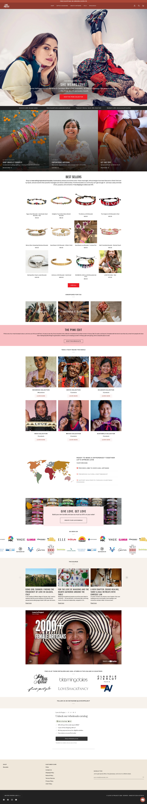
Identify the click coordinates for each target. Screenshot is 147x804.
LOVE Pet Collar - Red (110, 275)
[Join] (142, 777)
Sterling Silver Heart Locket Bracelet (36, 275)
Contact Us (49, 770)
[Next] (126, 577)
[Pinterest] (8, 800)
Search (125, 795)
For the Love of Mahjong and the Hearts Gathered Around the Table (73, 592)
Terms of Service (50, 778)
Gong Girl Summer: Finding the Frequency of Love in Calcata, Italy (40, 592)
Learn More (41, 396)
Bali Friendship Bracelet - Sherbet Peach (110, 245)
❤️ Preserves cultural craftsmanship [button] (92, 471)
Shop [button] (5, 764)
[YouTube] (16, 800)
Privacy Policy (49, 781)
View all (73, 285)
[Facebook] (4, 800)
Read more (29, 603)
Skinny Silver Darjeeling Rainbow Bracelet (37, 245)
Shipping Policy (50, 772)
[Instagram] (12, 800)
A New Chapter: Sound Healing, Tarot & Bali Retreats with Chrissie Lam (105, 592)
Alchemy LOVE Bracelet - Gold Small (61, 275)
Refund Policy (49, 775)
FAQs (47, 767)
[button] (52, 6)
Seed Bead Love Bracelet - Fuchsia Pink (85, 245)
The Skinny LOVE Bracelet (86, 214)
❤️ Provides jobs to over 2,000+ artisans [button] (93, 465)
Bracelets (5, 767)
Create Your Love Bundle (73, 520)
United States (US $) (12, 795)
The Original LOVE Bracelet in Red (110, 214)
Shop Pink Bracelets (73, 341)
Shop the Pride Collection (73, 96)
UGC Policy (49, 784)
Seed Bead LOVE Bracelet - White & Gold (61, 245)
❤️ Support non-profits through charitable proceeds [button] (94, 484)
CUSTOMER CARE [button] (51, 764)
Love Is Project (113, 795)
